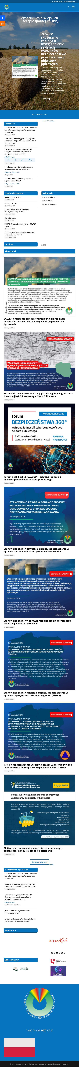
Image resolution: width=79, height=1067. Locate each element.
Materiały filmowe (49, 204)
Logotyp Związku (48, 197)
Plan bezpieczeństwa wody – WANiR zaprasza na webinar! (19, 179)
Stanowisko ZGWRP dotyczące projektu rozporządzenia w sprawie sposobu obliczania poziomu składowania (36, 550)
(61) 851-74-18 (58, 1)
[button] (2, 23)
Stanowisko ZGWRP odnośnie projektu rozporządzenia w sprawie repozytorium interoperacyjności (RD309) (36, 694)
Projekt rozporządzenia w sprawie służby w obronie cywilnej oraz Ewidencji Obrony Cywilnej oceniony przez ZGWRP (38, 766)
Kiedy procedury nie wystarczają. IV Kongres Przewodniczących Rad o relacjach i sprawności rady (18, 151)
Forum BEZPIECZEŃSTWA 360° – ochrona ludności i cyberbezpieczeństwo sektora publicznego (21, 130)
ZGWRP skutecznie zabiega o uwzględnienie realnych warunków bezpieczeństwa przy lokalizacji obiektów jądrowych (53, 49)
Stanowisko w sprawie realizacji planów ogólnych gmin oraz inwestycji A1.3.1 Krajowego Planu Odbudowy (38, 395)
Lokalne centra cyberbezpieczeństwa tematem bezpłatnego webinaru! (19, 168)
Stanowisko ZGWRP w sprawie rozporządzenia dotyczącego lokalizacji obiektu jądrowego (37, 622)
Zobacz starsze (39, 862)
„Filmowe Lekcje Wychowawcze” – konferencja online (18, 912)
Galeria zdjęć (47, 201)
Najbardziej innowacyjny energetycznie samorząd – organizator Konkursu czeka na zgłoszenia (20, 140)
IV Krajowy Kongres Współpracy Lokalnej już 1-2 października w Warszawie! (20, 920)
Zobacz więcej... (48, 121)
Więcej (46, 98)
